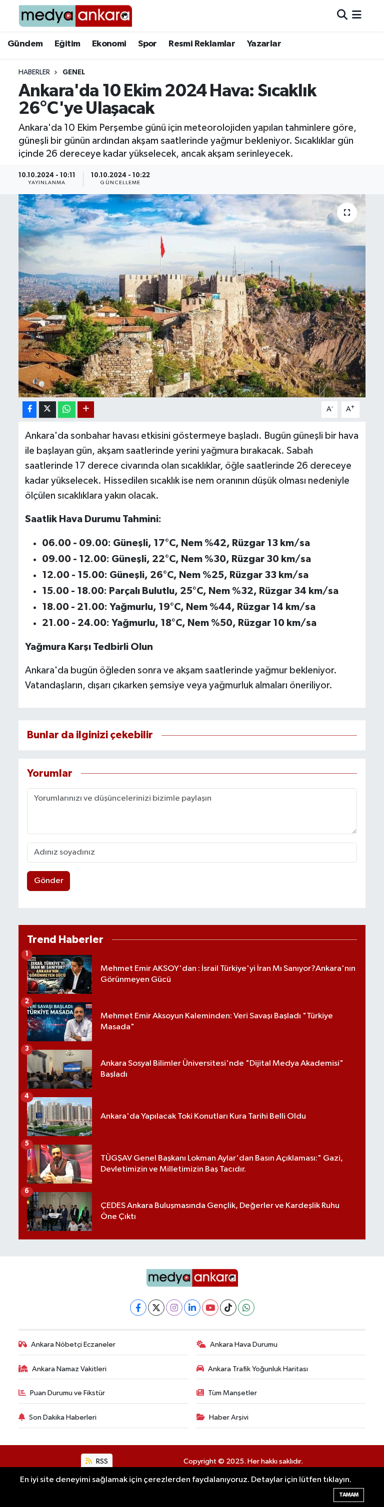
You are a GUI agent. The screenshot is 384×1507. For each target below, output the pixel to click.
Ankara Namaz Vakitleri (69, 1369)
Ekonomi (109, 43)
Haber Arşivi (228, 1417)
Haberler (34, 72)
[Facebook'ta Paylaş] (29, 409)
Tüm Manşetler (232, 1393)
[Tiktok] (228, 1307)
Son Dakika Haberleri (62, 1417)
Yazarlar (264, 43)
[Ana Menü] (357, 15)
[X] (156, 1307)
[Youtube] (210, 1307)
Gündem (25, 43)
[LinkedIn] (192, 1307)
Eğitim (67, 43)
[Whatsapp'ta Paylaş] (67, 409)
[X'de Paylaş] (47, 409)
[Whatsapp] (246, 1307)
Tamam (348, 1495)
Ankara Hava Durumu (244, 1344)
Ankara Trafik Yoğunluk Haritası (258, 1369)
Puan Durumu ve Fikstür (67, 1393)
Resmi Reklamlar (201, 43)
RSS (101, 1461)
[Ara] (342, 15)
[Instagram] (174, 1307)
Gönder (49, 881)
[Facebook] (138, 1307)
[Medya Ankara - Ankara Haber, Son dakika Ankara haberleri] (75, 15)
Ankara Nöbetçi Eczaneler (73, 1344)
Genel (73, 72)
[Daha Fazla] (86, 409)
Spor (147, 43)
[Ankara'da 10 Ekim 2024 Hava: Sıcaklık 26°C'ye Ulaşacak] (192, 295)
